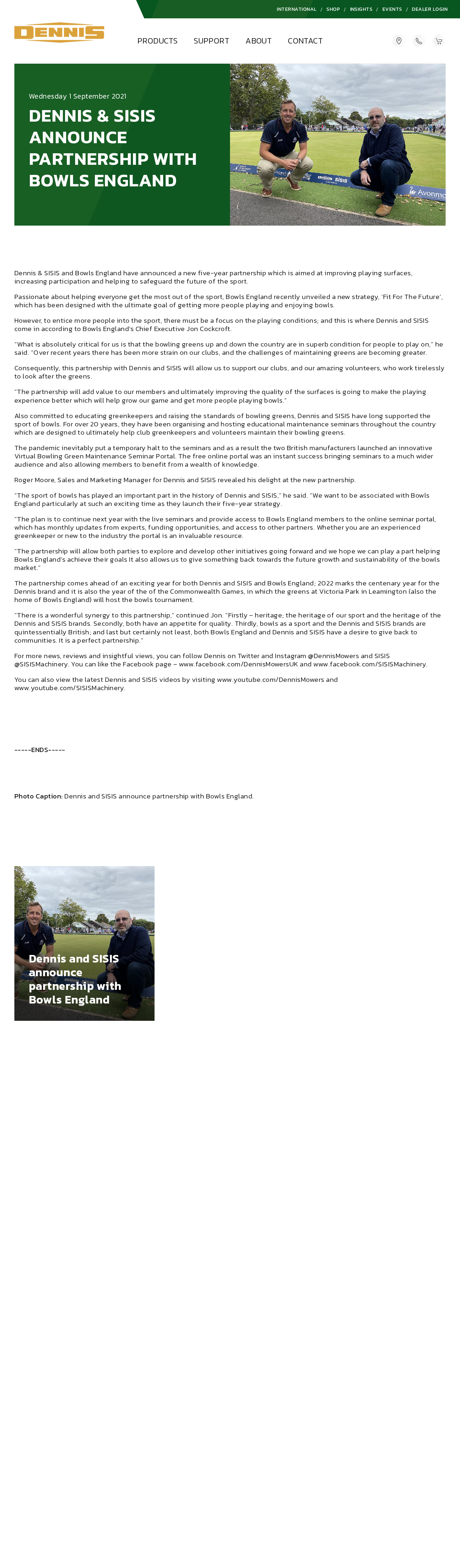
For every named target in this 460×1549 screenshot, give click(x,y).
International (296, 9)
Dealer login (429, 9)
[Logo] (59, 35)
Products (157, 41)
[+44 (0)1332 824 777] (419, 41)
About (258, 41)
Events (392, 9)
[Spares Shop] (439, 41)
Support (211, 41)
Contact (305, 41)
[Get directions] (398, 41)
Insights (361, 9)
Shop (333, 9)
